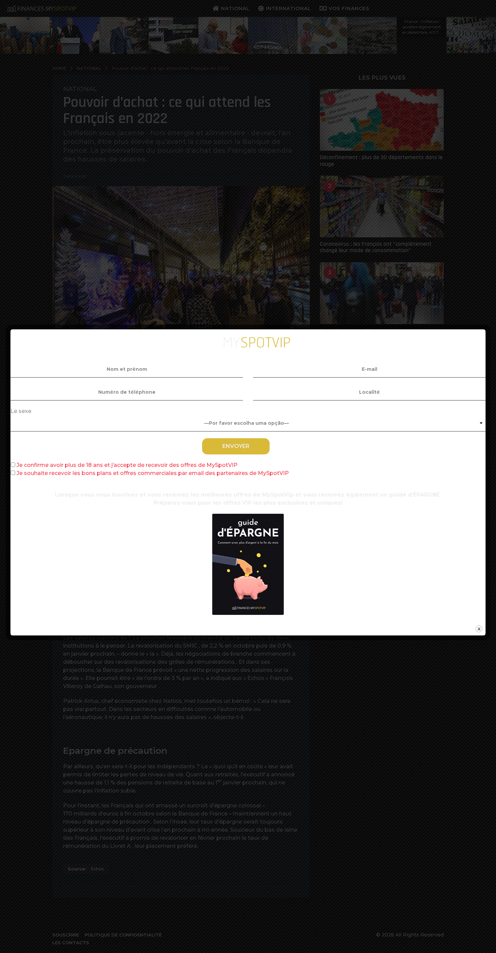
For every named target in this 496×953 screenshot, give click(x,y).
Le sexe (20, 411)
